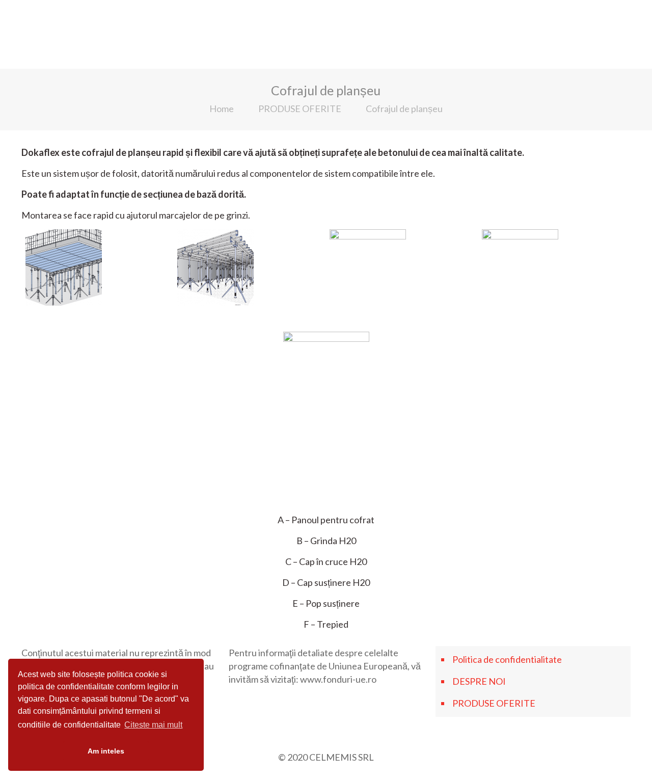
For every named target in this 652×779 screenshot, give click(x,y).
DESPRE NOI (479, 681)
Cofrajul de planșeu (404, 108)
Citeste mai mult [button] (153, 724)
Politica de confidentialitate (507, 659)
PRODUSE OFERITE (299, 108)
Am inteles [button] (106, 751)
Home (221, 108)
